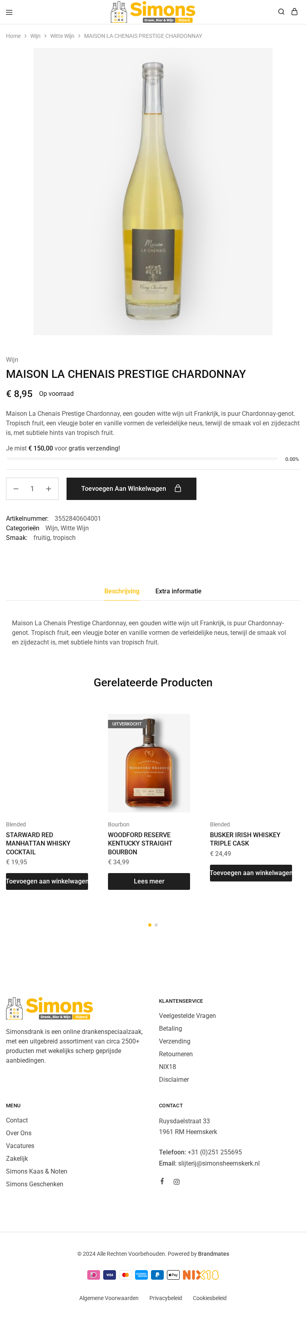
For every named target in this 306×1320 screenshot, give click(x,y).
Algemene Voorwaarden (109, 1298)
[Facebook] (162, 1182)
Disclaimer (174, 1079)
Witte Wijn (62, 36)
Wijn (35, 36)
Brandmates (213, 1254)
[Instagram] (176, 1183)
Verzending (174, 1041)
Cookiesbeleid (210, 1298)
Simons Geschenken (34, 1184)
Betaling (170, 1028)
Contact (17, 1120)
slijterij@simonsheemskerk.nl (219, 1163)
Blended (16, 824)
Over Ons (18, 1133)
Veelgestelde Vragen (187, 1016)
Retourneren (176, 1054)
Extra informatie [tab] (178, 591)
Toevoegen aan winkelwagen (124, 488)
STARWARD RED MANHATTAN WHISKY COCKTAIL (38, 843)
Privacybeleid (165, 1298)
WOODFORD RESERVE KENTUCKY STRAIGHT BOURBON (140, 843)
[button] (47, 881)
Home (13, 36)
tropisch (64, 537)
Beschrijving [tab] (121, 591)
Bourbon (118, 824)
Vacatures (20, 1146)
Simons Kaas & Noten (36, 1171)
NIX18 (167, 1067)
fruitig (41, 537)
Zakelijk (17, 1158)
